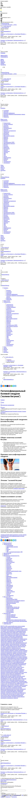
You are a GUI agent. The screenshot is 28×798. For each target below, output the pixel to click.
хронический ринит (12, 690)
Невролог (5, 138)
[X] (7, 386)
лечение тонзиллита (18, 651)
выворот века (4, 635)
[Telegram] (15, 386)
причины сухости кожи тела (7, 673)
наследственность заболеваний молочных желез (12, 655)
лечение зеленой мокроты (21, 650)
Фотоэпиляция (10, 612)
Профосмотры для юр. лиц (12, 607)
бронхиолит (13, 631)
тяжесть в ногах (23, 685)
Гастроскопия (9, 545)
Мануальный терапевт (8, 135)
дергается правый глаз (13, 640)
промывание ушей (19, 673)
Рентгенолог (6, 148)
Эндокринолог (7, 161)
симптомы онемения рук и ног (16, 680)
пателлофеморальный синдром (16, 536)
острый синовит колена (17, 660)
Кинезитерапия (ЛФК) (11, 599)
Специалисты (4, 56)
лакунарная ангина (14, 649)
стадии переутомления (21, 682)
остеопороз (3, 659)
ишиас (11, 645)
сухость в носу (4, 683)
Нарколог (5, 137)
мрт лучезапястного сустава (19, 654)
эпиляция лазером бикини (18, 696)
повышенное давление (6, 664)
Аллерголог (9, 558)
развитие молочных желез (18, 676)
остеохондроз (9, 659)
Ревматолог (6, 147)
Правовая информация (9, 113)
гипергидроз (12, 636)
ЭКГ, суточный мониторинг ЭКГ (14, 551)
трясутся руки (10, 685)
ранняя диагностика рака (17, 677)
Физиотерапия (9, 610)
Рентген (8, 549)
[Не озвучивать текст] (1, 20)
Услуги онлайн (10, 609)
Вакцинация (9, 598)
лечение (3, 650)
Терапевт (5, 150)
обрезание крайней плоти (11, 656)
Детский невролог (10, 616)
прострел (7, 674)
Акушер (8, 557)
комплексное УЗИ (15, 646)
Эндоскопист (6, 162)
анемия (23, 626)
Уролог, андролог (10, 591)
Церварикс (20, 691)
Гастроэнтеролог (7, 128)
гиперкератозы (19, 636)
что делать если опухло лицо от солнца (10, 694)
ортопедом (3, 505)
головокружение (23, 639)
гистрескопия (15, 639)
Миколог (8, 578)
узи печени (8, 687)
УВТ (4, 153)
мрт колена (9, 654)
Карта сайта (3, 781)
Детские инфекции (11, 614)
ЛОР (7, 575)
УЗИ (4, 155)
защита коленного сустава (15, 534)
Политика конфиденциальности (8, 779)
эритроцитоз (4, 698)
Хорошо (25, 795)
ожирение (24, 656)
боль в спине (21, 630)
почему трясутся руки (9, 668)
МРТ (7, 548)
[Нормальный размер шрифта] (2, 4)
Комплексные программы (12, 601)
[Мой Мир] (5, 386)
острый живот (16, 659)
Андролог (5, 125)
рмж (10, 678)
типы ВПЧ (17, 683)
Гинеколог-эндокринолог (9, 130)
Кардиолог (6, 133)
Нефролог (8, 581)
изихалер (7, 645)
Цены (2, 59)
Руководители (6, 123)
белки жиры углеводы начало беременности (11, 627)
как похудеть (16, 645)
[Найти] (2, 77)
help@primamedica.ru (6, 31)
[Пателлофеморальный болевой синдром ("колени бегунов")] (14, 412)
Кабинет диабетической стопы (13, 571)
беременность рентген (19, 628)
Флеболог (5, 159)
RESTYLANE (4, 626)
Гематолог (5, 129)
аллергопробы (11, 626)
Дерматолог (6, 132)
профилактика (4, 676)
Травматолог (6, 151)
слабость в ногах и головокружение (9, 681)
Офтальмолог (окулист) (9, 143)
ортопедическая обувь (21, 658)
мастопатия (20, 653)
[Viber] (9, 386)
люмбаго (14, 653)
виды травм (12, 632)
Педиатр (8, 618)
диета (13, 642)
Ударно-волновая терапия (12, 608)
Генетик (8, 564)
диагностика (22, 640)
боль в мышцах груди (12, 630)
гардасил (6, 636)
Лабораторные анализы (12, 546)
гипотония (9, 639)
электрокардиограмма (6, 696)
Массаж (8, 604)
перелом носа (8, 663)
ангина (19, 626)
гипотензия (3, 639)
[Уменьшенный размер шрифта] (1, 2)
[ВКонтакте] (4, 67)
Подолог (5, 144)
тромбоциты (4, 685)
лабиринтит (8, 648)
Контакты (3, 64)
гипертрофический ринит (16, 637)
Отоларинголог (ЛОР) (8, 142)
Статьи (2, 63)
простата (3, 674)
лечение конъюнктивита (7, 651)
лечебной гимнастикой (18, 488)
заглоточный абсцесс (15, 644)
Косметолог (6, 134)
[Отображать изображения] (1, 14)
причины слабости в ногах (20, 672)
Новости (3, 62)
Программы (9, 605)
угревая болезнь (17, 686)
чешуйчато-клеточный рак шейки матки (16, 692)
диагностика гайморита (6, 641)
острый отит (23, 659)
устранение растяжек (17, 687)
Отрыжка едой (4, 662)
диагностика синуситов (6, 642)
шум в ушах (7, 695)
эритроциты (10, 698)
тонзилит (22, 683)
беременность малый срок (7, 628)
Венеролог (6, 126)
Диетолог (8, 569)
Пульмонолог (9, 586)
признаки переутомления (13, 669)
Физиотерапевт (7, 157)
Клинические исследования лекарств (15, 600)
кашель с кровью (6, 646)
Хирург (5, 160)
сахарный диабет (16, 678)
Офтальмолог (9, 585)
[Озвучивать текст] (1, 19)
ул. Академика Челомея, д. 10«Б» (9, 24)
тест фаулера (11, 683)
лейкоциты (22, 649)
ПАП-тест (10, 662)
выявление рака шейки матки (14, 635)
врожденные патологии (19, 633)
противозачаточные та (15, 674)
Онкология (9, 582)
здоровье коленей (5, 534)
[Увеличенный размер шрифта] (2, 5)
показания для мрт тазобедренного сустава (11, 665)
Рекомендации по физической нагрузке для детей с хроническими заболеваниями (16, 620)
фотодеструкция (15, 689)
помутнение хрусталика (6, 667)
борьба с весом (6, 631)
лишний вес (9, 653)
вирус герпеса (19, 632)
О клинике (6, 110)
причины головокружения (7, 672)
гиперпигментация (5, 637)
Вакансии (5, 115)
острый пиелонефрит (6, 660)
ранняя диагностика (5, 677)
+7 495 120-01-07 (7, 26)
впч (12, 633)
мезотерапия (4, 654)
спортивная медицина (10, 682)
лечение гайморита (9, 650)
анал (16, 626)
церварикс (3, 692)
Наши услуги (4, 55)
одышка (20, 656)
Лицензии (5, 111)
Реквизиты (6, 116)
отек (24, 660)
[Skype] (13, 386)
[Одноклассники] (3, 386)
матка (24, 653)
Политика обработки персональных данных (14, 114)
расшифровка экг (5, 678)
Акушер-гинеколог (8, 124)
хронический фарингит (11, 691)
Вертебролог (9, 560)
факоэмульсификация (6, 689)
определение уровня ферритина (8, 658)
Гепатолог (8, 566)
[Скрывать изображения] (1, 16)
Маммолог (8, 576)
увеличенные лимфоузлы (7, 686)
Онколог (5, 139)
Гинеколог (8, 567)
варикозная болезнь (21, 631)
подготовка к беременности (19, 664)
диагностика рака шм (17, 641)
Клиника (3, 53)
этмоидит (15, 698)
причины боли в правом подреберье (15, 671)
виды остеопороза (5, 632)
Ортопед (5, 141)
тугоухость (16, 685)
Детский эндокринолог (12, 617)
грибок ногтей (4, 640)
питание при (23, 663)
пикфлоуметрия (16, 663)
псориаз (10, 676)
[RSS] (1, 387)
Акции (2, 60)
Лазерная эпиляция (11, 603)
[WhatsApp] (11, 386)
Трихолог (5, 152)
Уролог (5, 156)
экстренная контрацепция (16, 695)
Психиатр (5, 146)
